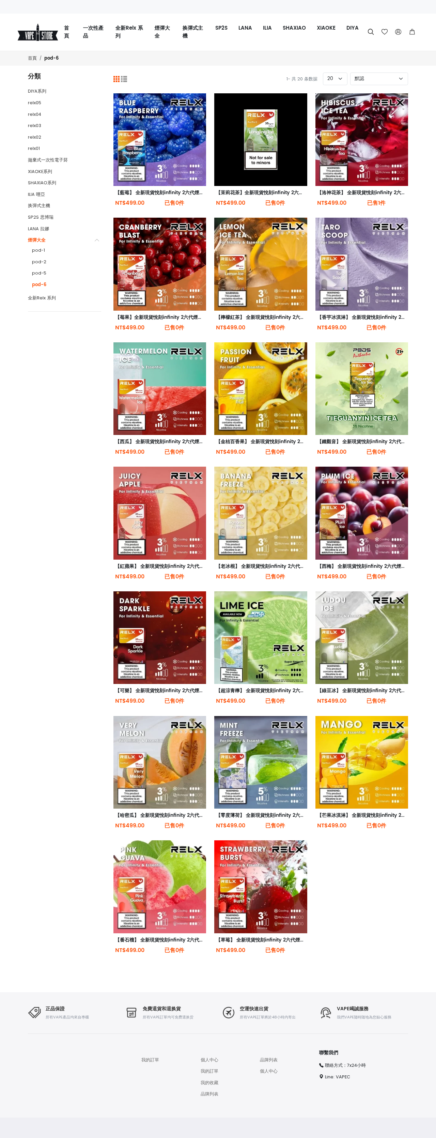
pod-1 (38, 250)
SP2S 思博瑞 (40, 217)
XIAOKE (326, 28)
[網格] (116, 78)
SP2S (221, 28)
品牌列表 (209, 1094)
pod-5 (39, 273)
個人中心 (209, 1060)
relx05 (34, 103)
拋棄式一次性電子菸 (48, 160)
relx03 (34, 125)
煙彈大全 (162, 32)
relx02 (34, 137)
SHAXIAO (294, 28)
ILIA (267, 28)
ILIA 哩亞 (36, 194)
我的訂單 (150, 1060)
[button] (412, 32)
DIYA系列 (37, 91)
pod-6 (51, 58)
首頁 (66, 32)
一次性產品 (93, 32)
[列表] (124, 78)
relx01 (34, 148)
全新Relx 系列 (129, 32)
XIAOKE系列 (40, 171)
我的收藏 (209, 1083)
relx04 (34, 114)
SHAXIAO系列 (42, 183)
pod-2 (39, 262)
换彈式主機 (193, 32)
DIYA (352, 28)
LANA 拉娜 (38, 229)
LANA (245, 28)
